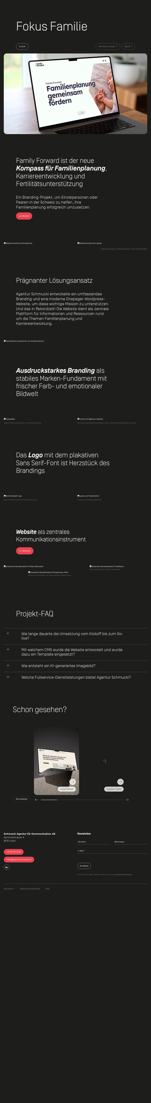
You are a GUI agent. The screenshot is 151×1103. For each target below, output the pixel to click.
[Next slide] (127, 799)
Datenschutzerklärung (124, 875)
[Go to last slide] (36, 799)
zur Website (24, 216)
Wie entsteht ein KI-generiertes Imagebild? (58, 665)
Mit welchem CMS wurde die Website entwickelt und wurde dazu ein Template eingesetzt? (71, 651)
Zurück (22, 46)
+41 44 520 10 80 (13, 852)
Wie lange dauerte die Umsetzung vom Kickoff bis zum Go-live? (72, 635)
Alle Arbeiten (21, 799)
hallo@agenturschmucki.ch (18, 859)
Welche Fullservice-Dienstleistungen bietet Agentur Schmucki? (76, 677)
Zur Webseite (25, 551)
